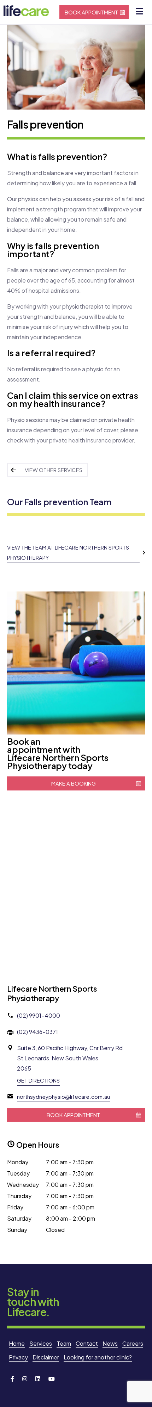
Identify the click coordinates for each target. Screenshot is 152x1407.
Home (17, 1343)
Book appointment (91, 12)
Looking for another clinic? (98, 1357)
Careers (132, 1343)
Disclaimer (46, 1357)
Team (64, 1343)
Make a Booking (73, 783)
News (110, 1343)
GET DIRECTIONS (38, 1080)
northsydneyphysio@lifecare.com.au (63, 1096)
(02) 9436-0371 (37, 1031)
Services (40, 1343)
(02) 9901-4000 (38, 1015)
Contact (87, 1343)
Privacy (18, 1357)
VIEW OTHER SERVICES (53, 469)
